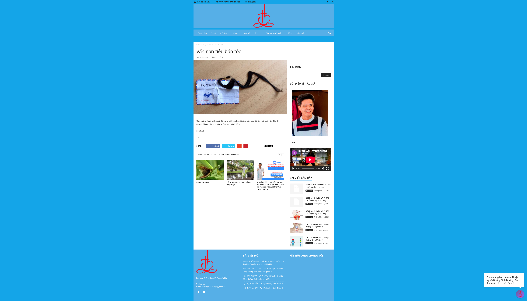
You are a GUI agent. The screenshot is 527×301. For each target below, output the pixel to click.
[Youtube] (331, 2)
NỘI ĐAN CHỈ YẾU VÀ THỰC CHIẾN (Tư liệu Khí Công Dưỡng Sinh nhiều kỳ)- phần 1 (263, 277)
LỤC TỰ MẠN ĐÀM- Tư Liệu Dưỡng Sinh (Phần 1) (317, 238)
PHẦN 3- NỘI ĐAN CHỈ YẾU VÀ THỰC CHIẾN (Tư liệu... (318, 186)
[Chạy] (293, 168)
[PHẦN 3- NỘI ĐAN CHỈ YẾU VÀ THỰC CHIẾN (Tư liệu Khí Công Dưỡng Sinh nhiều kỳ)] (296, 189)
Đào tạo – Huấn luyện (296, 33)
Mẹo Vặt (247, 33)
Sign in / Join (250, 2)
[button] (329, 33)
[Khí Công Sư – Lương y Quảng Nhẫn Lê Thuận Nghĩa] (264, 16)
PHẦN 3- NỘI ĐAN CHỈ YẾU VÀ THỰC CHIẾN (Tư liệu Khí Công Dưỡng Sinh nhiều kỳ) (263, 262)
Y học (235, 33)
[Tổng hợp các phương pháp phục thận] (240, 170)
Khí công (223, 33)
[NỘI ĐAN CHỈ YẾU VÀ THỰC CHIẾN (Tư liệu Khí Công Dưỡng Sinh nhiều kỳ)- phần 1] (296, 215)
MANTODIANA (202, 182)
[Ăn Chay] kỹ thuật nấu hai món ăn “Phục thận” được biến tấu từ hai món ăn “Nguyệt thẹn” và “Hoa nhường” (270, 185)
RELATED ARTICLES (207, 154)
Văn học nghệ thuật (273, 33)
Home (198, 45)
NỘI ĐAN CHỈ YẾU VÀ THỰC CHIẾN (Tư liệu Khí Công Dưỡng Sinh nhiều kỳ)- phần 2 (263, 270)
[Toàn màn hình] (327, 168)
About (213, 33)
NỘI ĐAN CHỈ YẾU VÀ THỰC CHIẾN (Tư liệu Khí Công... (317, 199)
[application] (310, 159)
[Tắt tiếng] (323, 168)
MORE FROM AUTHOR (229, 154)
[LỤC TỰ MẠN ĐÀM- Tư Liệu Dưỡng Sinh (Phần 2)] (296, 228)
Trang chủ (202, 33)
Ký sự (257, 33)
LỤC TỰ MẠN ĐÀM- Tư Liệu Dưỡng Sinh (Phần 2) (317, 225)
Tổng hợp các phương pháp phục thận (238, 183)
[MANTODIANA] (210, 170)
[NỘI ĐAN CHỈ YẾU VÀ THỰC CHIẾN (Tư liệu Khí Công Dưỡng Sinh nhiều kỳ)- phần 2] (296, 202)
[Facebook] (327, 2)
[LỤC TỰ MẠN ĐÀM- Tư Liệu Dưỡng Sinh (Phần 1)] (296, 241)
